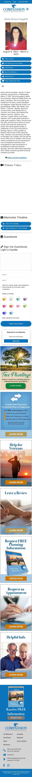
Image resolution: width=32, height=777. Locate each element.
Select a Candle (7, 294)
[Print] (3, 86)
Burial (5, 741)
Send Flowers (9, 76)
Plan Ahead (6, 737)
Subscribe (16, 341)
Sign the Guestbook (10, 72)
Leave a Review (21, 741)
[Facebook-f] (4, 765)
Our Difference (7, 734)
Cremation (20, 734)
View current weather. (17, 157)
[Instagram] (8, 765)
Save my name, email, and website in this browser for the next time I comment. (15, 287)
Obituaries (20, 737)
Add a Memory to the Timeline (14, 63)
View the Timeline (12, 224)
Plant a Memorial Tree (12, 81)
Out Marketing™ (22, 772)
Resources (6, 744)
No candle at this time (11, 318)
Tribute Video (9, 67)
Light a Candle (9, 59)
